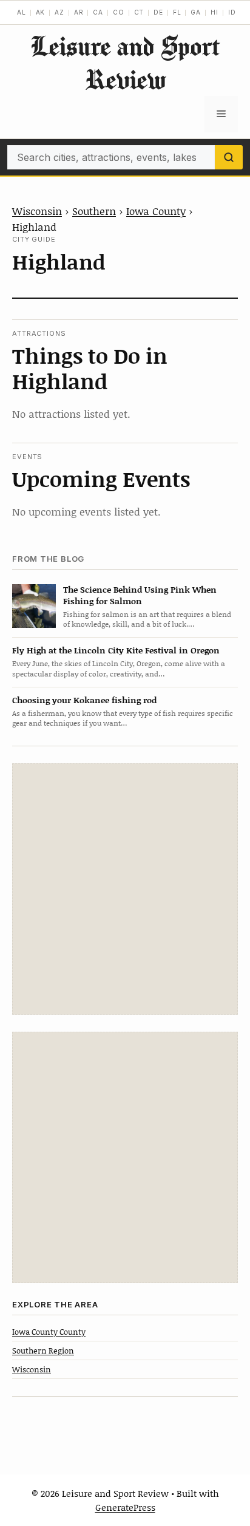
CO (118, 12)
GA (196, 12)
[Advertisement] (125, 889)
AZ (59, 12)
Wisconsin (37, 210)
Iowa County (156, 210)
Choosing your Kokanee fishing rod (84, 699)
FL (177, 12)
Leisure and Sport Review (125, 62)
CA (98, 12)
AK (41, 12)
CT (139, 12)
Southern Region (43, 1350)
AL (21, 12)
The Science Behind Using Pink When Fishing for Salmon (140, 595)
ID (232, 12)
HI (214, 12)
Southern (94, 210)
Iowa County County (49, 1331)
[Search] (229, 157)
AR (79, 12)
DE (158, 12)
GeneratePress (125, 1507)
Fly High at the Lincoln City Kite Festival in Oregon (116, 650)
